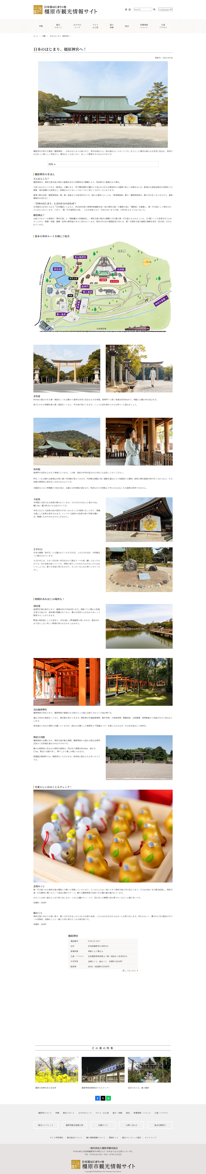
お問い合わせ (131, 1125)
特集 (57, 1112)
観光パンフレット (45, 1125)
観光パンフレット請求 (131, 1137)
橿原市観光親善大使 (74, 1125)
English (163, 17)
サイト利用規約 (56, 1137)
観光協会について (74, 1137)
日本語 (162, 13)
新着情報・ (142, 1112)
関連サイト (113, 1137)
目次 (50, 164)
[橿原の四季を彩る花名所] (56, 1069)
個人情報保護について (95, 1137)
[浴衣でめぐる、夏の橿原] (149, 1069)
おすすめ (85, 1112)
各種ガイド (103, 1125)
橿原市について (45, 1112)
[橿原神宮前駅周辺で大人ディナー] (103, 1069)
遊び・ (117, 1112)
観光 (69, 1112)
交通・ (161, 1112)
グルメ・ (102, 1112)
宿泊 (128, 1112)
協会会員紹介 (160, 1125)
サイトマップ (150, 1137)
